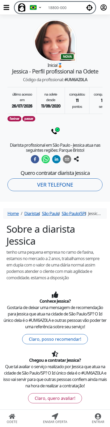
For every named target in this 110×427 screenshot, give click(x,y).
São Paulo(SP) (74, 213)
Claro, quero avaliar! (55, 398)
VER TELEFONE (55, 184)
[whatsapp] (45, 159)
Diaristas (32, 213)
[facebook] (35, 159)
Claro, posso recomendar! (55, 339)
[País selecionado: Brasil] (36, 7)
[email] (67, 159)
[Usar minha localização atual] (89, 7)
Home (13, 213)
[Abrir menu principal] (6, 7)
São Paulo (51, 213)
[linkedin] (56, 159)
